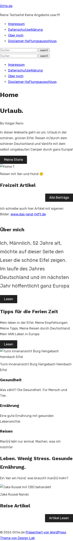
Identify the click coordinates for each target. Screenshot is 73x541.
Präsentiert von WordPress (46, 532)
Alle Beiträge (59, 197)
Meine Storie (13, 160)
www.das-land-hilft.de (28, 214)
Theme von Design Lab (17, 538)
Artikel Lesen (59, 518)
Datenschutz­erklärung (25, 30)
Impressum (16, 24)
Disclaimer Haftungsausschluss (32, 41)
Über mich (16, 35)
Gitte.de (6, 6)
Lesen (8, 299)
